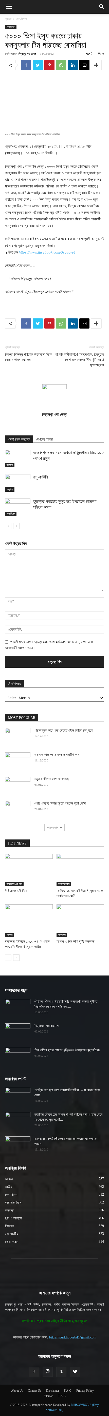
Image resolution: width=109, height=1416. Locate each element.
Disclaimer (52, 1390)
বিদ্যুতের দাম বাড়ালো (46, 1026)
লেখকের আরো (44, 439)
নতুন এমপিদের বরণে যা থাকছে (51, 779)
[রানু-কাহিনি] (17, 483)
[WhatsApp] (61, 65)
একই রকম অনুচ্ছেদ (19, 439)
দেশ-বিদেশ (21, 19)
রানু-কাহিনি (40, 477)
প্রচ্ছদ (8, 19)
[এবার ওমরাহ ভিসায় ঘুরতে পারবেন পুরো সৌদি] (17, 810)
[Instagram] (48, 1372)
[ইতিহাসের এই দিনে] (29, 870)
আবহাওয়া (62, 934)
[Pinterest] (49, 65)
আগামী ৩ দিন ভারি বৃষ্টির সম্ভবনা (76, 941)
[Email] (84, 65)
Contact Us (34, 1390)
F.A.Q (67, 1390)
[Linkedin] (73, 65)
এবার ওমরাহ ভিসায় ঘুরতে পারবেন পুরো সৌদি (60, 803)
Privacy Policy (85, 1390)
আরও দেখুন (52, 827)
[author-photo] (54, 388)
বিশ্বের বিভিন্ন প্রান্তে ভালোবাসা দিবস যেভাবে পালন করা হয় (28, 357)
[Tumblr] (61, 1372)
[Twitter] (38, 65)
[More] (96, 65)
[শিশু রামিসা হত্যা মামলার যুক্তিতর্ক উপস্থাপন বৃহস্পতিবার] (17, 1056)
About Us (17, 1390)
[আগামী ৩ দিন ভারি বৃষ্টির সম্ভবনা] (80, 920)
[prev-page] (8, 526)
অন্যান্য (10, 465)
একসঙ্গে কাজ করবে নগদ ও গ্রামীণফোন (56, 755)
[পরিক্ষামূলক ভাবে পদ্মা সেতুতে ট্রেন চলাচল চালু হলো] (17, 737)
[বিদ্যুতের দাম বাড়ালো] (17, 1032)
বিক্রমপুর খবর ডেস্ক (27, 53)
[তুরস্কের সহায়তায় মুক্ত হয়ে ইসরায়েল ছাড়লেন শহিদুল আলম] (17, 507)
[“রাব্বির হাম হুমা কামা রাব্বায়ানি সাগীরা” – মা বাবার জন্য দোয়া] (17, 1096)
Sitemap (48, 1396)
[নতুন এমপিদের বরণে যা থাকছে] (17, 785)
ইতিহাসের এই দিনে (14, 884)
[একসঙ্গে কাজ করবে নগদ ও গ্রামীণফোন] (17, 761)
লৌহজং (10, 934)
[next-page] (16, 526)
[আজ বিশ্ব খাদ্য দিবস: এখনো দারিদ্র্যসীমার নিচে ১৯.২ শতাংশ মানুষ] (17, 458)
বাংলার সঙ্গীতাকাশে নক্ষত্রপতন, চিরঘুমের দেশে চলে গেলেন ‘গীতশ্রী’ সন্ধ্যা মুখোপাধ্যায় (80, 359)
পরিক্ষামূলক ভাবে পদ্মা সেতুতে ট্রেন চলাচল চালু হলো (63, 730)
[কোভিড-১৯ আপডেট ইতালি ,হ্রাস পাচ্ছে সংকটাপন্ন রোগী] (80, 870)
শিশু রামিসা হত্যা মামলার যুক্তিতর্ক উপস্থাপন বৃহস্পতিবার (67, 1050)
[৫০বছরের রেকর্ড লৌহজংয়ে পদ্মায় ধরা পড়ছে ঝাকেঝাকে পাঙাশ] (17, 1145)
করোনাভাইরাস (63, 884)
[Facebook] (26, 65)
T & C (62, 1396)
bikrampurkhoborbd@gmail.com (72, 1337)
